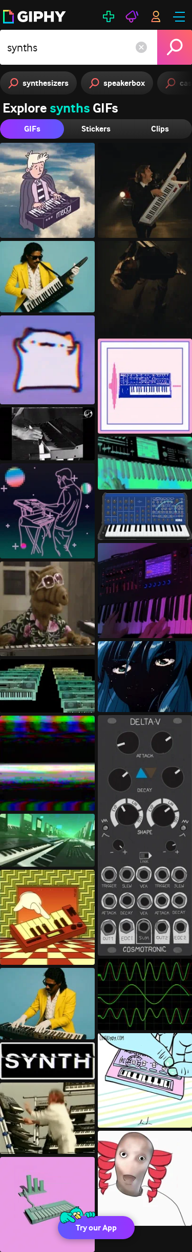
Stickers (96, 129)
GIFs (32, 129)
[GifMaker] (108, 16)
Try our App (96, 1227)
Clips (160, 129)
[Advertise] (132, 16)
